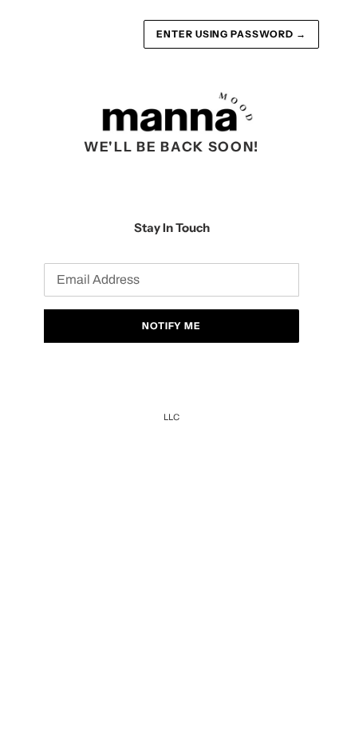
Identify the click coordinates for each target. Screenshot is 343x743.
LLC (171, 417)
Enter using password (231, 34)
